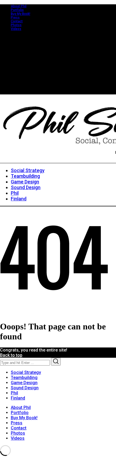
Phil (14, 392)
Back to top (11, 355)
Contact (17, 21)
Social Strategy (26, 372)
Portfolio (17, 10)
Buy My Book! (20, 14)
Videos (16, 29)
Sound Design (25, 387)
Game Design (24, 382)
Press (15, 17)
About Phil (18, 6)
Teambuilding (24, 377)
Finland (18, 398)
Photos (16, 25)
